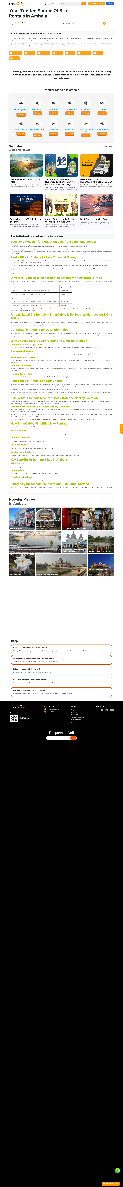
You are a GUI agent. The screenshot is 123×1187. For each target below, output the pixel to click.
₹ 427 (86, 113)
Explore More (108, 146)
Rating (98, 53)
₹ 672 (37, 113)
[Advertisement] (61, 608)
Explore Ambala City (107, 498)
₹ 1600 (102, 133)
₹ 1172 (21, 114)
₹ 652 (53, 133)
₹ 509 (21, 133)
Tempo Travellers (86, 53)
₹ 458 (102, 113)
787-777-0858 (52, 4)
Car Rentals (31, 53)
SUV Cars (71, 53)
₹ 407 (53, 113)
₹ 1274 (86, 135)
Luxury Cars (59, 53)
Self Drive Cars (45, 53)
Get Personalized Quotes (96, 3)
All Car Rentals (17, 53)
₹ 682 (37, 135)
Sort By (15, 58)
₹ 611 (69, 113)
